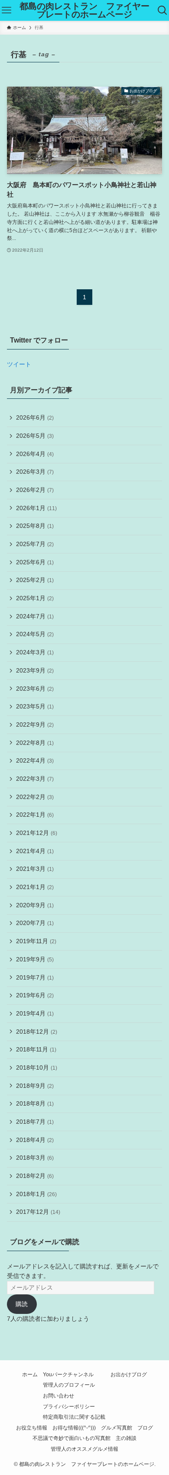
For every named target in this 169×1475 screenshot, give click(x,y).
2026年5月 (35, 435)
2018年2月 (35, 1175)
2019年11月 (36, 941)
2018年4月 (35, 1139)
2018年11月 (36, 1049)
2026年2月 (35, 489)
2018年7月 (35, 1121)
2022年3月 (35, 778)
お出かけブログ (128, 1374)
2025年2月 (35, 579)
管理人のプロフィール (69, 1385)
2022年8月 (35, 742)
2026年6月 (35, 417)
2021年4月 (35, 850)
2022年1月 (35, 814)
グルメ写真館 (116, 1427)
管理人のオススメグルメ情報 (84, 1449)
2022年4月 (35, 760)
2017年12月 (38, 1211)
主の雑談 (126, 1438)
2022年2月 (35, 796)
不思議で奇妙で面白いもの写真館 (71, 1438)
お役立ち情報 (31, 1427)
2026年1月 (36, 508)
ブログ (145, 1427)
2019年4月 (35, 1013)
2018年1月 (36, 1193)
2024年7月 (35, 616)
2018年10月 (36, 1067)
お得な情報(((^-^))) (74, 1427)
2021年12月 (36, 832)
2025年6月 (35, 562)
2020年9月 (35, 905)
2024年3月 (35, 652)
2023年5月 (35, 706)
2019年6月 (35, 995)
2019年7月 (35, 977)
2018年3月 (35, 1157)
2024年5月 (35, 634)
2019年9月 (35, 959)
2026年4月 (35, 453)
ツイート (19, 364)
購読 (22, 1303)
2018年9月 (35, 1085)
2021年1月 (35, 886)
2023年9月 (35, 670)
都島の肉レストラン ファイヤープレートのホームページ (85, 10)
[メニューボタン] (6, 10)
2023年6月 (35, 688)
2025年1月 (35, 598)
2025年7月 (35, 543)
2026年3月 (35, 471)
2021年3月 (35, 868)
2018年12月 (36, 1031)
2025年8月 (35, 525)
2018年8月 (35, 1103)
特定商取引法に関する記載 (74, 1417)
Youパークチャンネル (68, 1374)
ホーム (30, 1374)
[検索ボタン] (162, 10)
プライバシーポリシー (69, 1406)
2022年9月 (35, 724)
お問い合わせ (58, 1395)
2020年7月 (35, 922)
